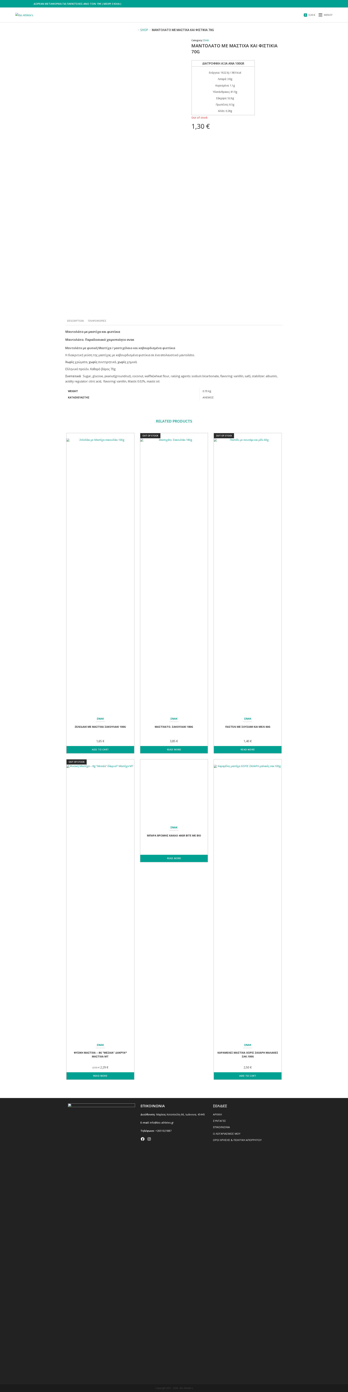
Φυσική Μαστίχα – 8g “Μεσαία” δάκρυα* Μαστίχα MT (100, 1054)
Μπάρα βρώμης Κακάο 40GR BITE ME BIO (174, 1053)
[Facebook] (142, 1139)
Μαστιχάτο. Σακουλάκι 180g (174, 726)
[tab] (75, 321)
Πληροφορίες (97, 320)
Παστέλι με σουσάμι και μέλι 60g (247, 726)
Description (75, 320)
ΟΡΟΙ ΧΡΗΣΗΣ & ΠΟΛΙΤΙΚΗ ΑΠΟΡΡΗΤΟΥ (237, 1140)
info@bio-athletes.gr (162, 1122)
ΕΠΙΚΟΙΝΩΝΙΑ (221, 1127)
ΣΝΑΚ (206, 40)
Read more (174, 749)
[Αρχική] (135, 30)
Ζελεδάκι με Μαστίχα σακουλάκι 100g (100, 726)
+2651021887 (163, 1130)
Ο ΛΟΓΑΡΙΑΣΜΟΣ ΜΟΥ (226, 1133)
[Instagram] (149, 1139)
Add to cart (100, 749)
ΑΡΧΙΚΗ (217, 1114)
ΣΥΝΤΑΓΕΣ (219, 1120)
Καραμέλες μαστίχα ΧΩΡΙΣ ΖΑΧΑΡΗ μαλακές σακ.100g (248, 1054)
